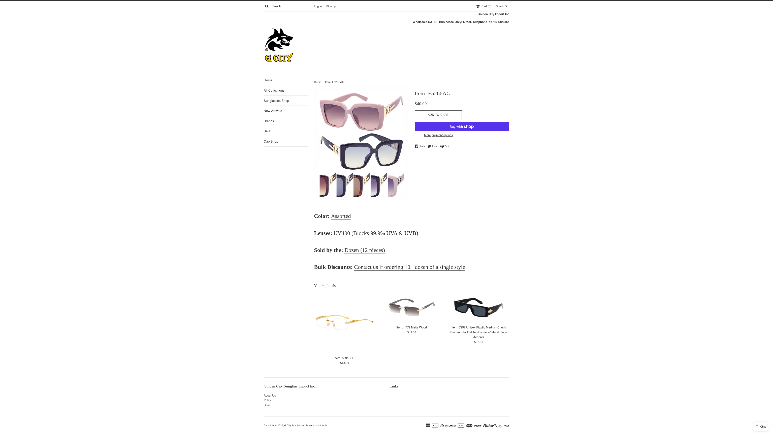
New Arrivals (273, 110)
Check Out (502, 6)
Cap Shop (271, 141)
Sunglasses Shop (276, 100)
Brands (269, 121)
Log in (318, 6)
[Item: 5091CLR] (344, 322)
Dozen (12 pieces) (364, 250)
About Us (270, 395)
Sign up (331, 6)
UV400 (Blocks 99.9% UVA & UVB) (376, 233)
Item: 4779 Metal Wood (411, 327)
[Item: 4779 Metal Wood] (411, 307)
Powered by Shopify (317, 425)
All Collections (274, 90)
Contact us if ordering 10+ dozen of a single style (409, 267)
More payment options (438, 135)
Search (268, 405)
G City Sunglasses (294, 425)
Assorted (341, 216)
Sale (267, 131)
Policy (268, 400)
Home (268, 80)
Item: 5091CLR (344, 358)
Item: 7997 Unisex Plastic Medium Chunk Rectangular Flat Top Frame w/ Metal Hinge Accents (478, 332)
